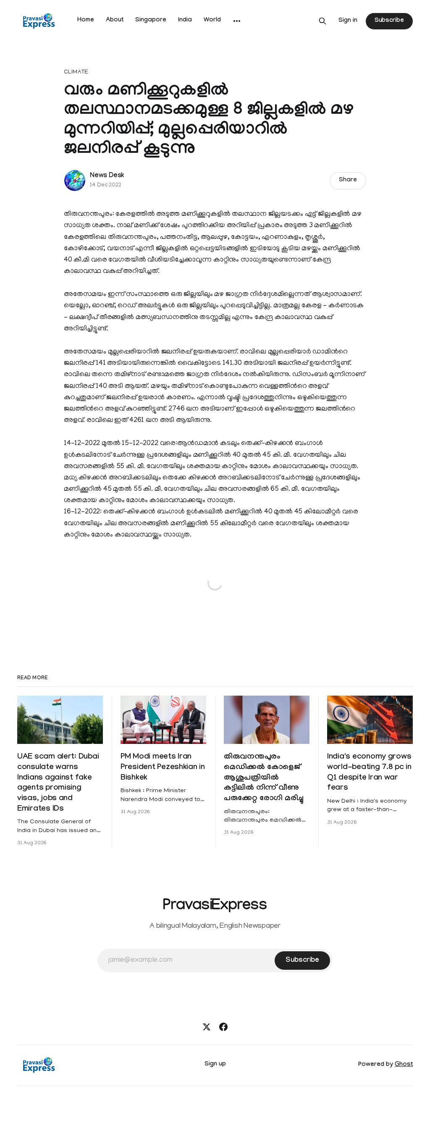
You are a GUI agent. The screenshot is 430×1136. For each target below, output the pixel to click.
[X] (206, 1027)
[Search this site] (322, 21)
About (114, 20)
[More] (237, 21)
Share (348, 180)
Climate (76, 72)
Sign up (215, 1064)
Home (85, 20)
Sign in (347, 21)
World (212, 20)
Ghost (404, 1065)
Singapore (150, 20)
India (185, 20)
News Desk (107, 176)
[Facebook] (223, 1027)
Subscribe (389, 21)
